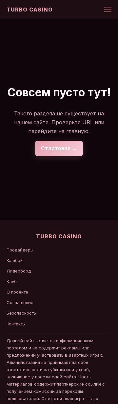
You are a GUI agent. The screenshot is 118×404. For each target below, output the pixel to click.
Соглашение (20, 302)
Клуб (12, 281)
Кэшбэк (15, 260)
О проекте (17, 292)
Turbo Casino (30, 9)
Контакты (16, 323)
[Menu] (107, 10)
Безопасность (21, 313)
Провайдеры (20, 249)
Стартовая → (59, 148)
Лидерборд (19, 270)
